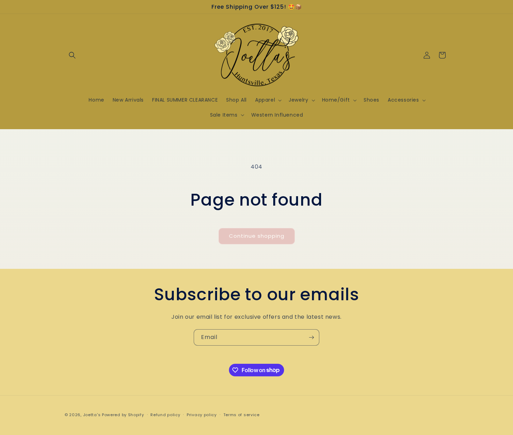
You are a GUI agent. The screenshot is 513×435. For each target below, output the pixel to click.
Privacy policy (202, 414)
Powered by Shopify (123, 415)
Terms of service (241, 414)
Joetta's (92, 415)
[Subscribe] (311, 337)
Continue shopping (256, 235)
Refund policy (165, 414)
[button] (72, 55)
